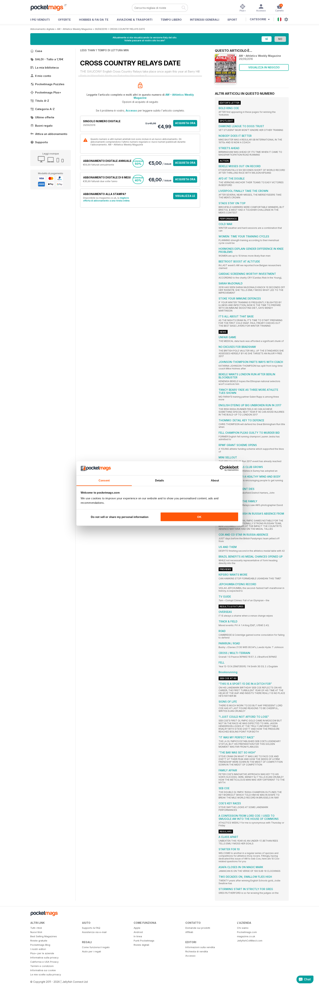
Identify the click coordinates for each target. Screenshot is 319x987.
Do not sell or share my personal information (119, 516)
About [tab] (215, 480)
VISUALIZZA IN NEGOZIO (264, 67)
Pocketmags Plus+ (48, 92)
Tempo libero (171, 19)
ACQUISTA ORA (185, 123)
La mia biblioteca (47, 67)
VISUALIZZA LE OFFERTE (185, 196)
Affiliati (189, 932)
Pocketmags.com (247, 932)
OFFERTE (64, 19)
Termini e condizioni (42, 966)
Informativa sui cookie (43, 970)
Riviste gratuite (38, 940)
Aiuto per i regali (91, 951)
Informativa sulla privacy (44, 957)
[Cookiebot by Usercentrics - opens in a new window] (222, 468)
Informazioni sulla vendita (200, 947)
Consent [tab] (104, 480)
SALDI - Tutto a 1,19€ (49, 59)
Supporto (41, 142)
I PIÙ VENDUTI (40, 19)
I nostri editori (38, 949)
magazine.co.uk (246, 936)
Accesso (131, 110)
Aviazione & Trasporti (134, 19)
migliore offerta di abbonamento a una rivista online (106, 199)
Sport (232, 19)
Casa (38, 51)
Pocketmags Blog (40, 944)
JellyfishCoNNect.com (249, 940)
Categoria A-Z (45, 109)
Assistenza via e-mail (94, 932)
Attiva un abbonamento (51, 134)
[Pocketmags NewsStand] (48, 7)
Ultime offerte (44, 117)
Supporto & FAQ (91, 927)
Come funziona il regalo (96, 947)
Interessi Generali (204, 19)
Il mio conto (43, 76)
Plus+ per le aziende (42, 953)
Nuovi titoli (36, 932)
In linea (138, 936)
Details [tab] (159, 480)
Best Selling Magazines (43, 936)
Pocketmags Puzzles (49, 84)
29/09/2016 (101, 29)
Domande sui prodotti (197, 927)
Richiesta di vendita (196, 951)
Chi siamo (242, 927)
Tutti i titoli (36, 927)
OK (199, 516)
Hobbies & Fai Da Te (93, 19)
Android (138, 932)
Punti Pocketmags (144, 940)
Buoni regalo (44, 125)
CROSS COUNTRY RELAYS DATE (127, 29)
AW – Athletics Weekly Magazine (74, 29)
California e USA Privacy (44, 961)
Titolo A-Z (42, 100)
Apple (137, 927)
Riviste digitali (141, 944)
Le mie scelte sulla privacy (45, 974)
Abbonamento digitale (42, 29)
